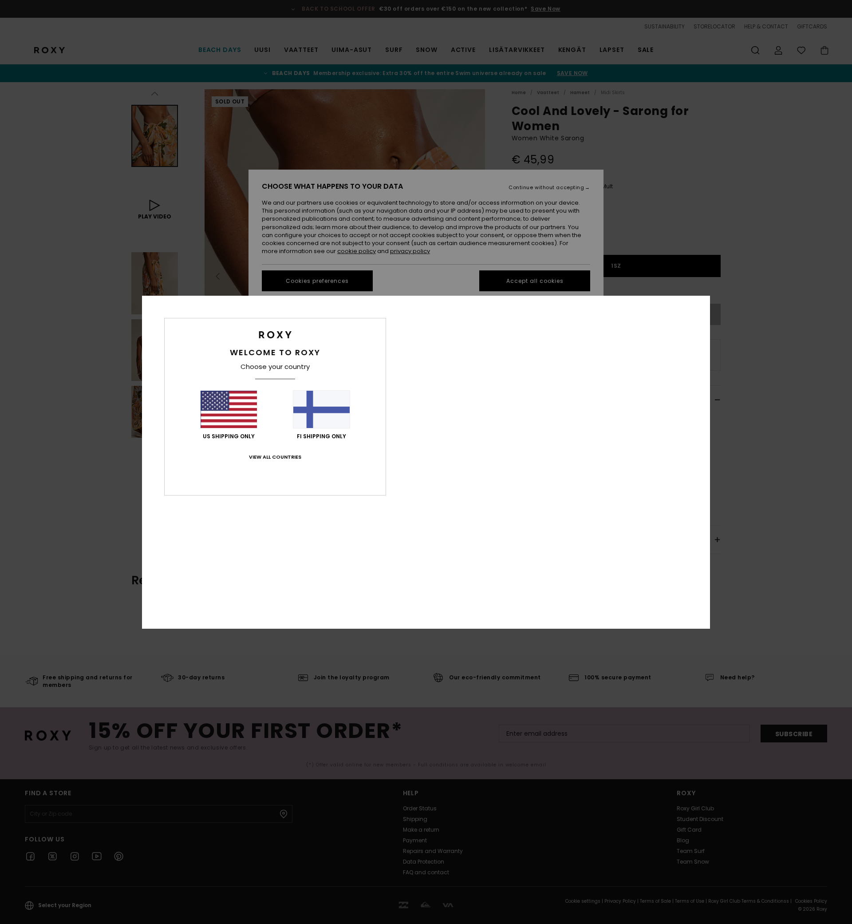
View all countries (275, 456)
